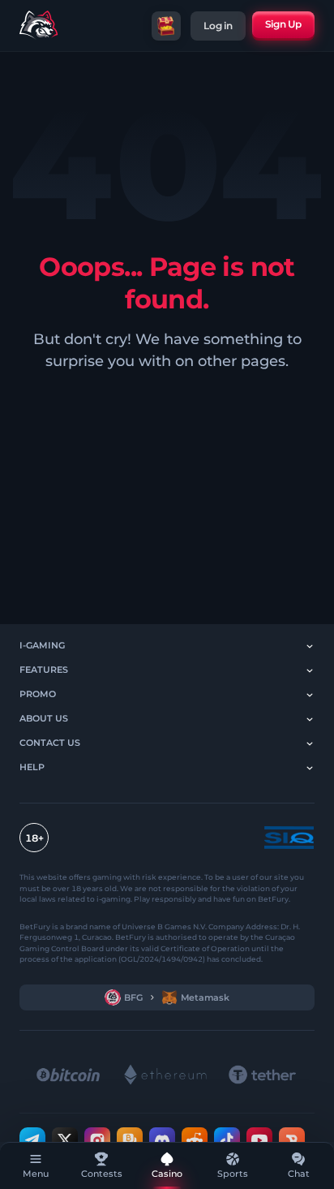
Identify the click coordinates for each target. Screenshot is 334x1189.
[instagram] (97, 1139)
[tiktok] (227, 1139)
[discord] (162, 1139)
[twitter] (65, 1139)
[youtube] (259, 1139)
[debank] (292, 1139)
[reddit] (195, 1139)
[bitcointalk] (130, 1139)
